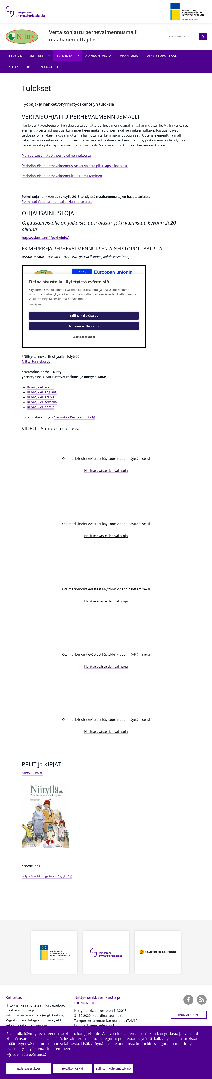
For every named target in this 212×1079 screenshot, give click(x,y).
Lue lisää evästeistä (29, 1054)
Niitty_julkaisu (32, 773)
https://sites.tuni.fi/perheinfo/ (45, 237)
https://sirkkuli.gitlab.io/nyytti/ (45, 876)
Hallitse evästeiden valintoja (106, 470)
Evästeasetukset (28, 1069)
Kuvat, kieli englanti (42, 392)
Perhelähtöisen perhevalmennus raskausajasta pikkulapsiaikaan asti (75, 165)
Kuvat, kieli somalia (42, 402)
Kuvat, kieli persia (40, 407)
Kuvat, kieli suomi (40, 387)
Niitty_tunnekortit (36, 361)
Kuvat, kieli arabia (40, 397)
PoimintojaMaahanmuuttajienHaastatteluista (57, 201)
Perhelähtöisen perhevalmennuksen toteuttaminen (62, 176)
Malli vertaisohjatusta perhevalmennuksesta (56, 155)
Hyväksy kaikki (72, 1069)
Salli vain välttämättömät (113, 1069)
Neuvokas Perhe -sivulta (72, 417)
